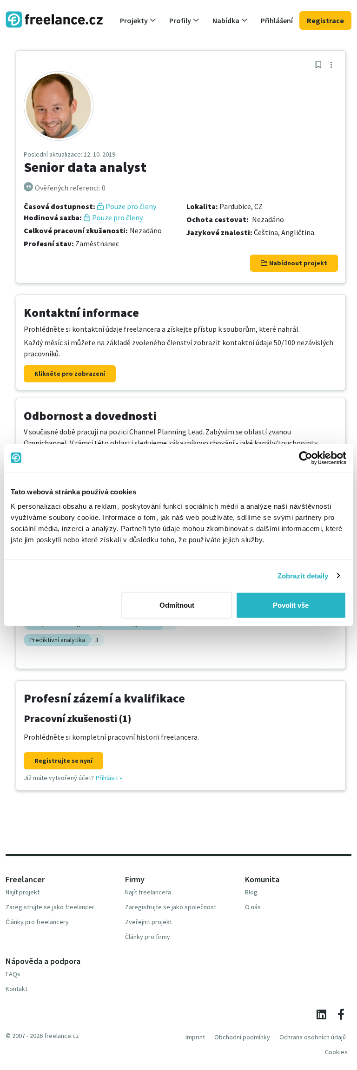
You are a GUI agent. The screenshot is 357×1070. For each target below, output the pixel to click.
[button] (138, 20)
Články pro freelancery (37, 922)
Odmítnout (176, 605)
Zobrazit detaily (303, 575)
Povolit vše (291, 605)
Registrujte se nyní (63, 760)
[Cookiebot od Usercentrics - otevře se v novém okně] (305, 458)
